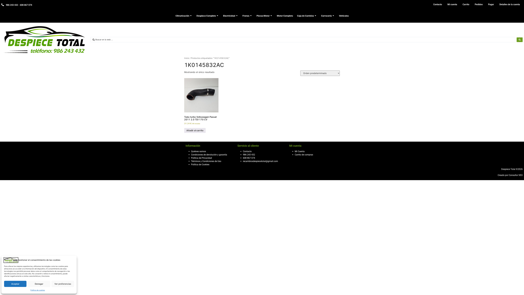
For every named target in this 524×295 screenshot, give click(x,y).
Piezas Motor (263, 15)
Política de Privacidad (201, 158)
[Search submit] (520, 39)
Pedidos (479, 4)
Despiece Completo (206, 15)
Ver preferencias (62, 284)
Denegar (39, 284)
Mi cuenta (452, 4)
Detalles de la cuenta (509, 4)
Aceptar (15, 284)
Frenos (245, 15)
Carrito (466, 4)
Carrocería (326, 15)
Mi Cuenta (300, 151)
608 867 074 (249, 158)
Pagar (491, 4)
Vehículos (344, 15)
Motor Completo (285, 15)
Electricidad (229, 15)
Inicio (186, 58)
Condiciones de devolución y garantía (209, 154)
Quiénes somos (198, 151)
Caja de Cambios (305, 15)
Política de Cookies (200, 164)
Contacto (437, 4)
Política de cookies (37, 290)
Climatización (182, 15)
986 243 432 (249, 154)
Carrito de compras (304, 154)
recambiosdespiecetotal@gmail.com (260, 161)
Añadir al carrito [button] (194, 130)
